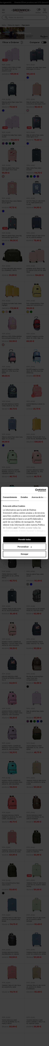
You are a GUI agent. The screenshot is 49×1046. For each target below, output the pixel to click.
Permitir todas (24, 539)
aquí (15, 528)
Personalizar (23, 547)
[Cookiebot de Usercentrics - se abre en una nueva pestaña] (35, 490)
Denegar (24, 554)
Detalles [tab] (24, 497)
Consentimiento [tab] (10, 497)
